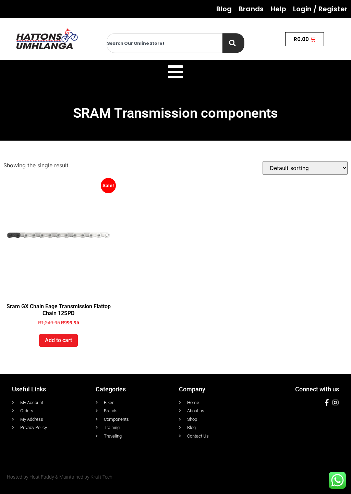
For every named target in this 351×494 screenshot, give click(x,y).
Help (278, 9)
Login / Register (320, 9)
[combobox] (164, 43)
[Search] (233, 43)
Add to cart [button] (58, 340)
